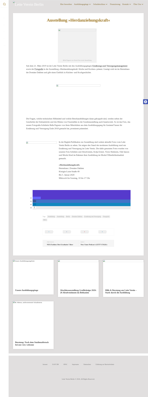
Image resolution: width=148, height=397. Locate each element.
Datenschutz (87, 364)
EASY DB (55, 364)
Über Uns (137, 4)
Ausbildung (51, 216)
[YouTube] (4, 28)
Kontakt (125, 4)
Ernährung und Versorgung (92, 216)
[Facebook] (4, 14)
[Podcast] (4, 35)
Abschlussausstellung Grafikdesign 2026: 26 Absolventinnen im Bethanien (78, 291)
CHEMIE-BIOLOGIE (35, 328)
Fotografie (39, 69)
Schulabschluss (99, 4)
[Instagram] (4, 21)
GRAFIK (31, 336)
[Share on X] (52, 231)
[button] (37, 198)
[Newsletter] (4, 49)
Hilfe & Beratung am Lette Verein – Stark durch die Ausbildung (121, 291)
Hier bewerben (66, 4)
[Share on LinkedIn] (105, 231)
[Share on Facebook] (69, 231)
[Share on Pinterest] (87, 231)
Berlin (68, 216)
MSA (45, 220)
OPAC (65, 364)
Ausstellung (60, 216)
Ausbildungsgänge (81, 4)
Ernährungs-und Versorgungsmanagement (109, 66)
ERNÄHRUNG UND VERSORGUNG (28, 332)
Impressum (75, 364)
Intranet (45, 364)
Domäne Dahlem (77, 216)
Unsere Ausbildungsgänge (26, 290)
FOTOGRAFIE (21, 336)
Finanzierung (115, 4)
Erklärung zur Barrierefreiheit (105, 364)
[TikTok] (4, 42)
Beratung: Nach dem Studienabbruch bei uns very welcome (32, 343)
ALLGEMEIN (20, 328)
